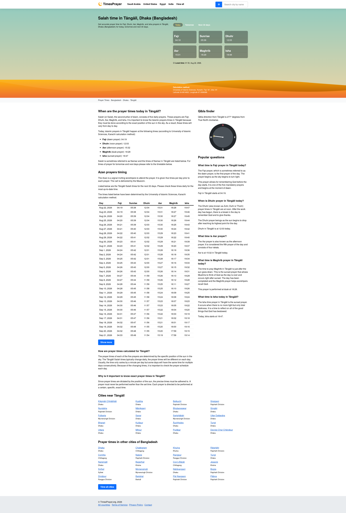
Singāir (213, 408)
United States (150, 4)
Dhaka (126, 100)
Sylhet (101, 469)
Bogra (213, 469)
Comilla (102, 454)
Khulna (176, 447)
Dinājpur (102, 476)
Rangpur (177, 454)
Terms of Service (120, 504)
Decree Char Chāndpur (221, 429)
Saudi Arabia (134, 4)
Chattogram (141, 447)
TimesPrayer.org (110, 4)
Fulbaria (102, 415)
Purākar (177, 429)
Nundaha (102, 408)
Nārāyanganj (179, 469)
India (171, 4)
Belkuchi (177, 401)
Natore (139, 454)
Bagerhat (140, 461)
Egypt (163, 4)
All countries (104, 504)
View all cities (107, 486)
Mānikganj (141, 408)
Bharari (101, 422)
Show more (106, 342)
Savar (138, 415)
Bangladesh (116, 100)
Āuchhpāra (178, 422)
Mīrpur (139, 429)
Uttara (101, 429)
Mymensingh (142, 469)
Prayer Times (103, 100)
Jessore (214, 461)
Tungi (213, 422)
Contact (148, 504)
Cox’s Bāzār (179, 461)
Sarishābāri (178, 415)
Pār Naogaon (179, 476)
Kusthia (139, 401)
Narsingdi (102, 461)
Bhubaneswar (179, 408)
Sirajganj (214, 401)
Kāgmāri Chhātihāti (107, 401)
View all (180, 4)
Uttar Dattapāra (217, 415)
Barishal (140, 476)
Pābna (213, 476)
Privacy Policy (136, 504)
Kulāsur (139, 422)
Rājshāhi (214, 447)
